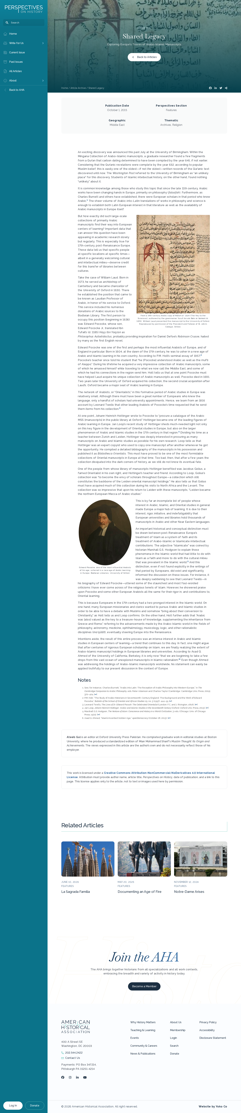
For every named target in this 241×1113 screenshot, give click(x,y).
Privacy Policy (208, 1022)
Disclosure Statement (212, 1037)
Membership (177, 1030)
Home (64, 88)
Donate (34, 1105)
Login (173, 1037)
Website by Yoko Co (213, 1106)
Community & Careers (143, 1045)
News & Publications (142, 1053)
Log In (13, 1105)
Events (134, 1037)
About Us (175, 1022)
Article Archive (78, 88)
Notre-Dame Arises (189, 892)
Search (174, 1045)
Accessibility (207, 1030)
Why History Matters (143, 1022)
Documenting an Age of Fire (139, 892)
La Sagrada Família (75, 892)
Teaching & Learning (142, 1030)
